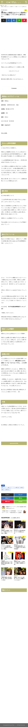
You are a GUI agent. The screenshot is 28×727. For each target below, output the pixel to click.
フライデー (5, 487)
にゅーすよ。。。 (14, 2)
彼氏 (23, 487)
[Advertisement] (14, 38)
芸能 (3, 485)
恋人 (3, 489)
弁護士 (18, 487)
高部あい (8, 489)
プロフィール (12, 487)
